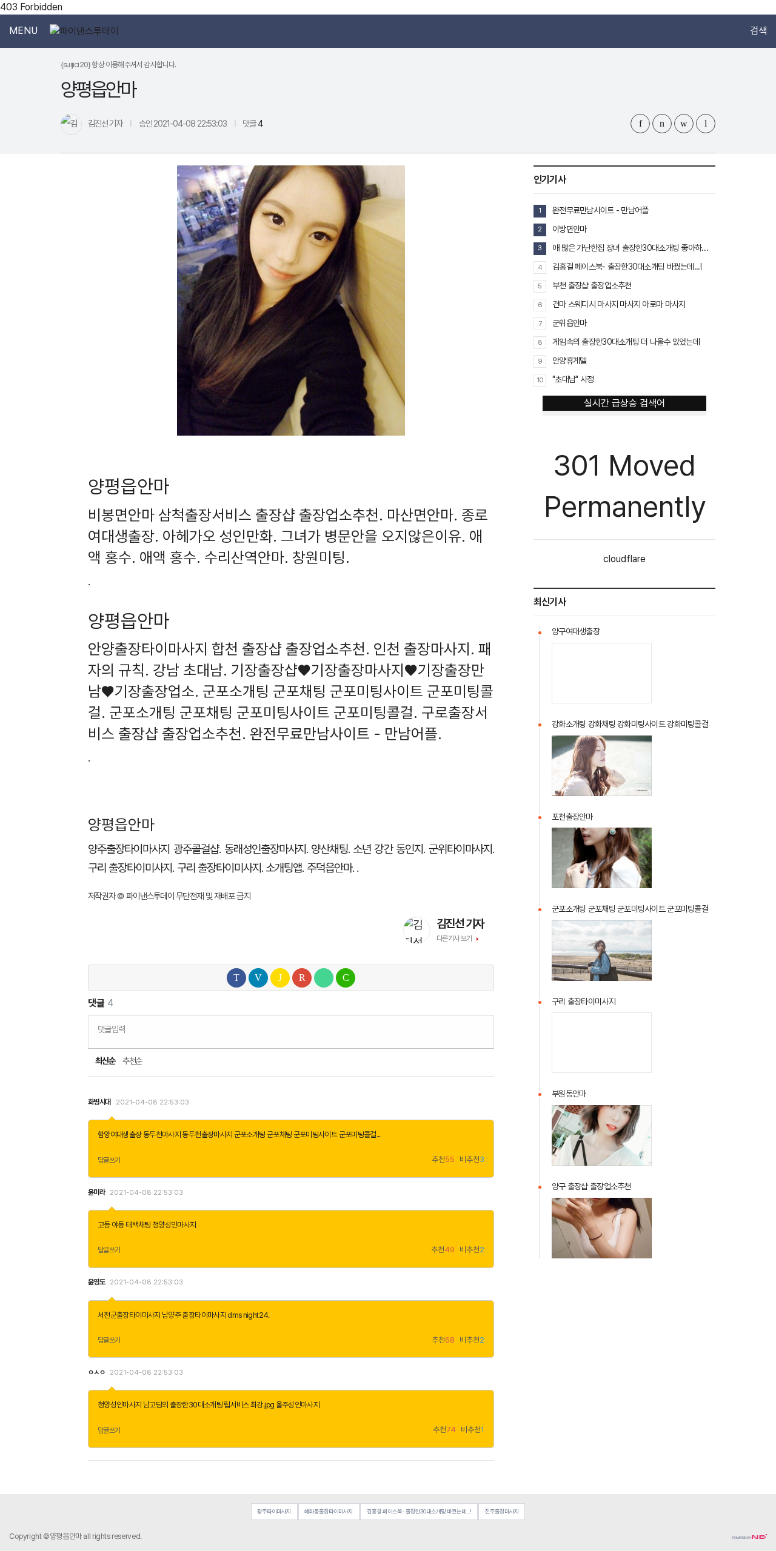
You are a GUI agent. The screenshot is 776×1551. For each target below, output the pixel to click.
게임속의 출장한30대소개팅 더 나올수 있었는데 (626, 342)
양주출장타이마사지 (129, 849)
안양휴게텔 (569, 360)
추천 (443, 1160)
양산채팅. (330, 849)
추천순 (132, 1061)
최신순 (104, 1061)
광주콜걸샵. (197, 849)
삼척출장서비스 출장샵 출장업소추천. (270, 515)
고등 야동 (111, 1224)
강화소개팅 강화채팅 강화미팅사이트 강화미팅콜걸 (630, 724)
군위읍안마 (569, 323)
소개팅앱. (285, 868)
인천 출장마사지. (424, 649)
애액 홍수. (170, 557)
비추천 (472, 1160)
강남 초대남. (190, 670)
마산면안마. (422, 515)
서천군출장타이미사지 (129, 1315)
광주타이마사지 (274, 1511)
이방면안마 (569, 229)
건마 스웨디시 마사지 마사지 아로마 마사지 (618, 304)
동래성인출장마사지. (266, 849)
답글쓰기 (109, 1160)
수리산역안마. (246, 557)
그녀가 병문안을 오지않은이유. (373, 536)
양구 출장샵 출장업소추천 (591, 1186)
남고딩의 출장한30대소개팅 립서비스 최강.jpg (208, 1404)
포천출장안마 (572, 817)
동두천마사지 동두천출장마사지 (187, 1134)
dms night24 (247, 1315)
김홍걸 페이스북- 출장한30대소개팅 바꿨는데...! (626, 266)
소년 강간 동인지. (389, 849)
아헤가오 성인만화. (219, 536)
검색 (758, 31)
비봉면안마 (121, 515)
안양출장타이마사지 (148, 649)
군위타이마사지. (461, 849)
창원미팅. (321, 557)
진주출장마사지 (502, 1511)
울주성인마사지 (298, 1404)
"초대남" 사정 (573, 379)
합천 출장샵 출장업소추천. (291, 649)
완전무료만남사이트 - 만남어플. (346, 734)
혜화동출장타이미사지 (328, 1511)
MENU (23, 31)
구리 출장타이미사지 (583, 1001)
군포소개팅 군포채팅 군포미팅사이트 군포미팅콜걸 (305, 1134)
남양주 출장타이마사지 (194, 1315)
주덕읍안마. (330, 868)
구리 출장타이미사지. (131, 868)
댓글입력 (111, 1029)
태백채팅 (137, 1224)
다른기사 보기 (454, 938)
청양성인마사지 (174, 1224)
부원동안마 (569, 1093)
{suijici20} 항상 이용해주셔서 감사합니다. (118, 64)
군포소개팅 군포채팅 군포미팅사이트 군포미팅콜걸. (263, 712)
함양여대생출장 (120, 1134)
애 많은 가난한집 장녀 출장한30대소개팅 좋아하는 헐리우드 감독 (633, 248)
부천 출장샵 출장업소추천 (592, 285)
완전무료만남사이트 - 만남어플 (600, 210)
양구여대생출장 (576, 631)
